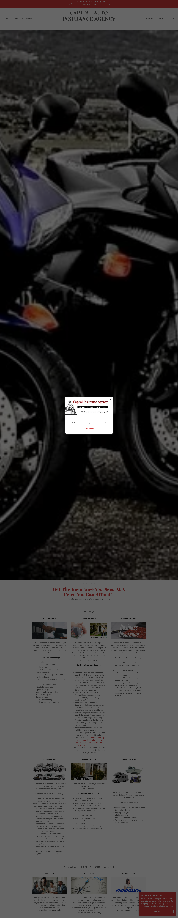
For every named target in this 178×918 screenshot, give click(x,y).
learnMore (89, 428)
